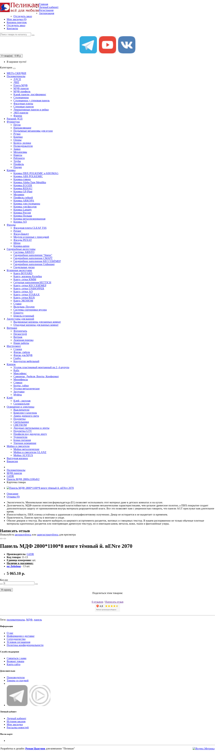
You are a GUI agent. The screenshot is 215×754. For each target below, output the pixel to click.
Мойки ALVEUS (23, 455)
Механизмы (20, 152)
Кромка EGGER (22, 185)
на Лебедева (14, 566)
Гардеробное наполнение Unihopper (34, 264)
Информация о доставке (20, 636)
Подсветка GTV (22, 431)
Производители (16, 677)
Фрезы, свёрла (21, 352)
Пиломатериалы (16, 76)
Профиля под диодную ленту (30, 434)
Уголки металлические (26, 388)
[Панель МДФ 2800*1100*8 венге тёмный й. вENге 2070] (40, 487)
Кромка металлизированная (29, 218)
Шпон (16, 243)
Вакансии (12, 461)
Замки (16, 149)
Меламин (18, 194)
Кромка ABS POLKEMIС (28, 176)
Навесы (17, 155)
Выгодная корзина (17, 458)
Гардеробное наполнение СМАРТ (33, 258)
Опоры (17, 139)
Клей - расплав (22, 400)
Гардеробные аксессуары (21, 249)
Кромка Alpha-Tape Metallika (29, 182)
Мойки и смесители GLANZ (29, 452)
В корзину (6, 590)
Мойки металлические (26, 449)
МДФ (29, 619)
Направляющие (22, 127)
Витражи (12, 327)
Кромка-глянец (22, 179)
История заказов (16, 721)
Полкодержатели (23, 146)
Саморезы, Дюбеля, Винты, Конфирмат (36, 376)
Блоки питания (22, 440)
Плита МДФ (20, 85)
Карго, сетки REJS (24, 297)
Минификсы (20, 379)
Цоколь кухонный (23, 315)
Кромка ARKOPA (23, 200)
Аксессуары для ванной (20, 318)
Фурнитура (13, 121)
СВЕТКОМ (20, 424)
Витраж (17, 337)
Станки (17, 349)
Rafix (16, 370)
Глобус (17, 358)
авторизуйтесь (23, 534)
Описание (12, 493)
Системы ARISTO (23, 252)
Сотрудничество (16, 639)
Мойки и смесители (18, 446)
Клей (10, 397)
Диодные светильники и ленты (31, 428)
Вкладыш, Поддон (24, 306)
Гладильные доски (24, 267)
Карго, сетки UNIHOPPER (28, 288)
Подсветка (19, 418)
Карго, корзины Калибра (27, 276)
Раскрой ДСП (15, 118)
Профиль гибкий (23, 197)
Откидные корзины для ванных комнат (35, 324)
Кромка (11, 170)
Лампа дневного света (26, 415)
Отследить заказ (22, 16)
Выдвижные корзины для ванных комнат (37, 321)
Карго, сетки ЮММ (24, 279)
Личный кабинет (16, 718)
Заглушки (19, 391)
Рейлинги (19, 158)
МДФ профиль (21, 91)
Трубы (17, 161)
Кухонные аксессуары (19, 270)
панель (38, 619)
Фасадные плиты (23, 103)
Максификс (20, 373)
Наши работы (21, 343)
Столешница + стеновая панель (31, 100)
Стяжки (17, 382)
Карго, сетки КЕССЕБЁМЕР (29, 285)
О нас (10, 633)
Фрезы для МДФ (23, 355)
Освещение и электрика (20, 406)
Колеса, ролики (22, 143)
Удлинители (20, 437)
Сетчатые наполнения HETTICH (32, 282)
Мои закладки (15, 724)
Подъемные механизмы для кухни (33, 130)
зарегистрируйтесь (47, 534)
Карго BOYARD (22, 273)
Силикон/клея (21, 403)
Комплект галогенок (25, 412)
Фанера (17, 115)
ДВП (16, 82)
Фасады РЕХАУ (22, 240)
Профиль (18, 164)
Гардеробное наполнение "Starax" (32, 255)
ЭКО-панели (20, 112)
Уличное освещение (24, 443)
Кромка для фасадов (25, 206)
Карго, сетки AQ (23, 291)
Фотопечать (20, 330)
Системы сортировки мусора (30, 309)
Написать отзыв (114, 601)
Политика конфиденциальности (25, 645)
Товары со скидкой (18, 680)
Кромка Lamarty (22, 209)
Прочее (17, 167)
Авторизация (46, 13)
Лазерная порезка (23, 340)
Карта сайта (13, 664)
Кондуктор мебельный (26, 361)
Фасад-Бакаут (21, 233)
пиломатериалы (16, 619)
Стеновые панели (23, 106)
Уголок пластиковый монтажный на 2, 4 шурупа (41, 367)
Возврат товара (15, 661)
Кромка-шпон (21, 246)
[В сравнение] (4, 538)
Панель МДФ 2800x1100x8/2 (23, 479)
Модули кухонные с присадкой (31, 236)
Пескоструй (20, 334)
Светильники (21, 421)
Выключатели (21, 409)
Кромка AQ (20, 221)
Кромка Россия (22, 212)
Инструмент (14, 346)
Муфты (17, 394)
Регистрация (46, 10)
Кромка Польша (22, 215)
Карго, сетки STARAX (26, 294)
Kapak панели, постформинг (29, 94)
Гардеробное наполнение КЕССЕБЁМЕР (37, 261)
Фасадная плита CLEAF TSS (30, 227)
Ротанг (17, 230)
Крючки (18, 136)
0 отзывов (97, 601)
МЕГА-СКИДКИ (16, 73)
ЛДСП (17, 79)
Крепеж (11, 364)
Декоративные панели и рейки (31, 109)
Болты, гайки (21, 385)
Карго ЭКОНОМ (23, 300)
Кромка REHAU (22, 188)
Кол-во (4, 579)
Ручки (16, 133)
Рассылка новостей (18, 727)
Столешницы (21, 97)
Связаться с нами (16, 658)
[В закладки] (1, 538)
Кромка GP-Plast (22, 191)
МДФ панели (21, 88)
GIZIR (10, 476)
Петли (17, 124)
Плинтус (18, 312)
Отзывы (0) (13, 496)
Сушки (17, 303)
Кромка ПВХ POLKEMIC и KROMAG (35, 173)
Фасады (11, 224)
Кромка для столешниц (26, 203)
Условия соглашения (18, 642)
